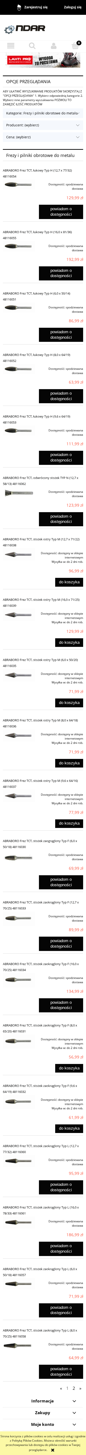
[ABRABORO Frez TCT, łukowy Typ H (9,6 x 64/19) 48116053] (19, 430)
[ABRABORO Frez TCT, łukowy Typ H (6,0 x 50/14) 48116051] (19, 307)
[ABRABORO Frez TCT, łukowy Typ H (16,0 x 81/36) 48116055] (19, 246)
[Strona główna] (43, 27)
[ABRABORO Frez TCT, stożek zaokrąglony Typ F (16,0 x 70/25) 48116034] (19, 980)
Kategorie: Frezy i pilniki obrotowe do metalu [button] (42, 113)
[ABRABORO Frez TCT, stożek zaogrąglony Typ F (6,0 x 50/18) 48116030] (19, 857)
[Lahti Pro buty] (43, 60)
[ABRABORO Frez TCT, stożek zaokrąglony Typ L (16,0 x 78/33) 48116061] (19, 1222)
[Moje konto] (53, 46)
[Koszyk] (75, 45)
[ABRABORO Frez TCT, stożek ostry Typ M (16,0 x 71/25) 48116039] (19, 615)
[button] (11, 46)
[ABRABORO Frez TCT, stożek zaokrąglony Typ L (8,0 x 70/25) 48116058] (19, 1345)
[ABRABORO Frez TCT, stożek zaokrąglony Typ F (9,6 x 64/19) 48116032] (19, 1102)
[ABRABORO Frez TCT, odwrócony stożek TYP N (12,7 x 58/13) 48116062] (19, 493)
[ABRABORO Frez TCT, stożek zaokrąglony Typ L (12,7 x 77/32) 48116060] (19, 1161)
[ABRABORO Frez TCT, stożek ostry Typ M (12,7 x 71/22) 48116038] (19, 554)
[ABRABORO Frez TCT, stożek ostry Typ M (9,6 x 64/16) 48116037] (19, 796)
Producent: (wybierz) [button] (22, 125)
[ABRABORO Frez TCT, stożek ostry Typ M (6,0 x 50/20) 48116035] (19, 675)
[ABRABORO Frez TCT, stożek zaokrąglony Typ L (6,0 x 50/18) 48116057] (19, 1284)
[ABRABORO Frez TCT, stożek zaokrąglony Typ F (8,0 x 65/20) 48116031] (19, 1041)
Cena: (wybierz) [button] (18, 137)
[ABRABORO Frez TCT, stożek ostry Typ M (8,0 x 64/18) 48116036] (19, 735)
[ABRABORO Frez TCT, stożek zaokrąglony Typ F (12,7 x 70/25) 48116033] (19, 918)
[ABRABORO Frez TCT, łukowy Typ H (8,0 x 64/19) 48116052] (19, 369)
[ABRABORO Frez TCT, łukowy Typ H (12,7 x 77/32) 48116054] (19, 184)
